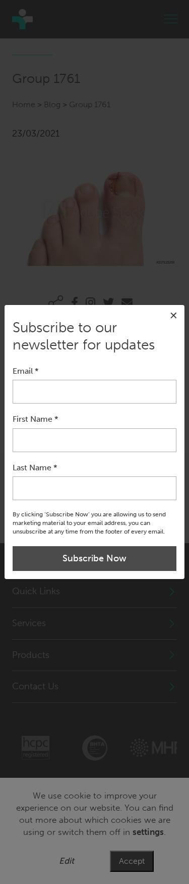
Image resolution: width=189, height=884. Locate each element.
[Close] (173, 316)
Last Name (35, 467)
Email (25, 371)
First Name (35, 419)
